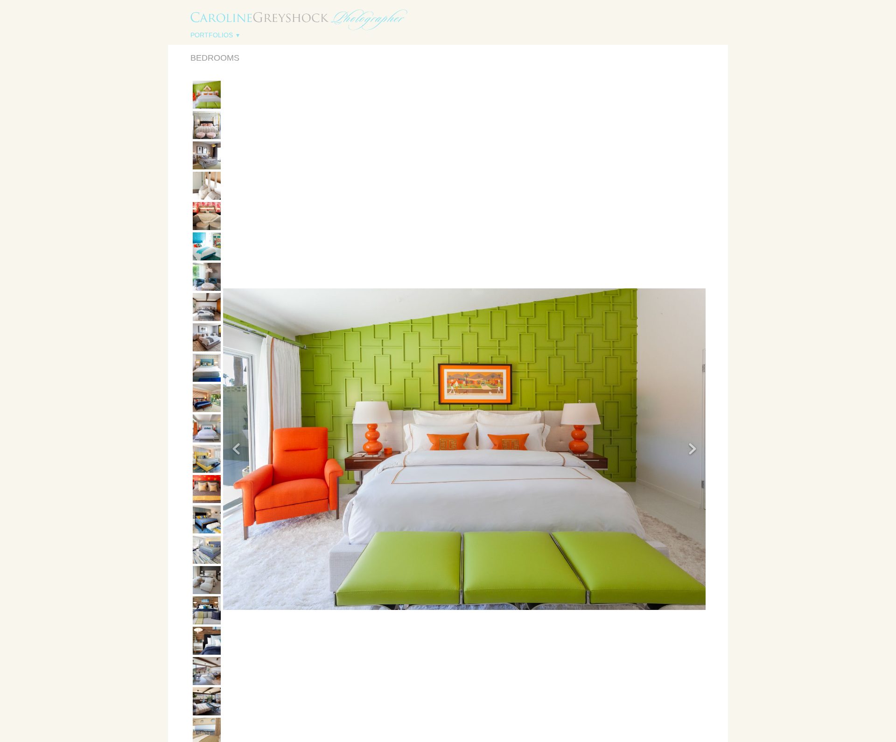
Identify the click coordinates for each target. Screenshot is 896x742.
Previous (206, 87)
